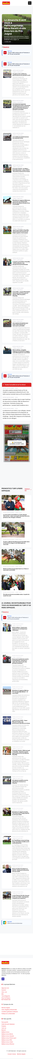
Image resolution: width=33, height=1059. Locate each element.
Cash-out (4, 1028)
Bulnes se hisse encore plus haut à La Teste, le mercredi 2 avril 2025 (15, 569)
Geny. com (4, 992)
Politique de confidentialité (8, 1013)
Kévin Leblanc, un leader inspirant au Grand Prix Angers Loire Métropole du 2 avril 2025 (21, 351)
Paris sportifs (5, 1022)
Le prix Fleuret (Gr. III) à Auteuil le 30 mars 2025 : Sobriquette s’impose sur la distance (20, 897)
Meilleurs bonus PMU (7, 1040)
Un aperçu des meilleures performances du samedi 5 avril (21, 74)
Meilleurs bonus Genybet (8, 1036)
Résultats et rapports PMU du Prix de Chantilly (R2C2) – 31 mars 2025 (20, 692)
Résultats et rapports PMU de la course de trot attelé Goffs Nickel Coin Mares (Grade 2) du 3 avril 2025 (21, 202)
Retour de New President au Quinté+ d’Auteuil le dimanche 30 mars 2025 (20, 870)
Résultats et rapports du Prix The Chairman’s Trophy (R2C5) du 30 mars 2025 (20, 813)
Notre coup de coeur (18, 70)
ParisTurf (4, 990)
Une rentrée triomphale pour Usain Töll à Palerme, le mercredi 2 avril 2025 (20, 324)
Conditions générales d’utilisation (10, 1011)
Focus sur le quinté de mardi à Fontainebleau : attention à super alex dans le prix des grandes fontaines (20, 661)
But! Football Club (6, 999)
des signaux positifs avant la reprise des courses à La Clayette (20, 782)
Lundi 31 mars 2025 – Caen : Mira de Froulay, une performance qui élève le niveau (21, 722)
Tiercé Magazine (6, 996)
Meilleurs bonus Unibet (7, 1042)
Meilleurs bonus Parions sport (9, 1038)
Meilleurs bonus (5, 1032)
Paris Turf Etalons (6, 998)
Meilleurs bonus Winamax (8, 1044)
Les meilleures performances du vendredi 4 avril (21, 137)
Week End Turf (5, 988)
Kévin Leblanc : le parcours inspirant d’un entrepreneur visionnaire (19, 629)
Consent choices (12, 1054)
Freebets (4, 1026)
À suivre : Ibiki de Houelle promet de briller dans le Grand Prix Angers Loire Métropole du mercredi (16, 543)
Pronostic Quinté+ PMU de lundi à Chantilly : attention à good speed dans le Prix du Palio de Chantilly (21, 752)
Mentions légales (6, 1007)
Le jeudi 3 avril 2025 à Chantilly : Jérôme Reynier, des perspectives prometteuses (21, 263)
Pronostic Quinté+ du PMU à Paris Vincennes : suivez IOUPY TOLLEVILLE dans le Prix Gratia (21, 170)
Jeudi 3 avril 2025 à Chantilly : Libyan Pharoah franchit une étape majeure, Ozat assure (21, 231)
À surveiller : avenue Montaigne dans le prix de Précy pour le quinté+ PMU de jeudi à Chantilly (21, 294)
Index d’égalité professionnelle (9, 1009)
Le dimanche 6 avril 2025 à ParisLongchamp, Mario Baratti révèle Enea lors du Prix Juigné (15, 27)
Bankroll (4, 1030)
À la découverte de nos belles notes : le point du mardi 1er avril (16, 595)
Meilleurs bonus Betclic (7, 1034)
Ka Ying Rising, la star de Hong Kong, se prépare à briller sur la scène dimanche (20, 842)
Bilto (3, 994)
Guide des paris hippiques (8, 1024)
